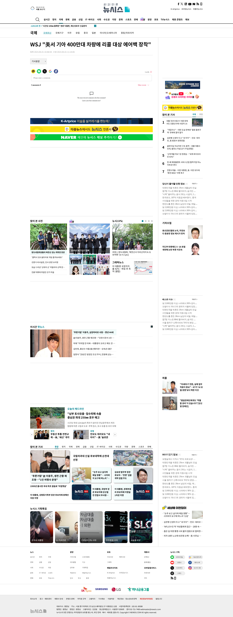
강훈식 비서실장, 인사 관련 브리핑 (45, 262)
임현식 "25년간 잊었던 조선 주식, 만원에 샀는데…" (94, 354)
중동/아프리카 (127, 32)
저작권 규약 (81, 598)
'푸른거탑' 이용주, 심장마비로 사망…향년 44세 (93, 332)
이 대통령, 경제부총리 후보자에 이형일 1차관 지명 (123, 492)
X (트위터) (179, 568)
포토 (156, 19)
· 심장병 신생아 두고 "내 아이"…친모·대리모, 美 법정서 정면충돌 (182, 522)
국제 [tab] (194, 114)
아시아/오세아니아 (108, 32)
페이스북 (197, 562)
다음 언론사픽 (197, 557)
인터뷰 (72, 567)
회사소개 (33, 598)
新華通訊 (147, 562)
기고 (83, 562)
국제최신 (47, 32)
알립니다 (159, 598)
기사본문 (36, 61)
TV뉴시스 (165, 19)
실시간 (47, 19)
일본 (94, 32)
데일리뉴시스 (86, 573)
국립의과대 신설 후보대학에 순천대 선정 (91, 458)
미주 (70, 32)
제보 (187, 19)
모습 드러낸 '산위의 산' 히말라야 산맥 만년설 (49, 267)
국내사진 (110, 557)
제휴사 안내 (58, 598)
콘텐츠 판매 (70, 598)
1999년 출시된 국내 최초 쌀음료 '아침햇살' (48, 486)
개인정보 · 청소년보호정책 (127, 598)
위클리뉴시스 (198, 9)
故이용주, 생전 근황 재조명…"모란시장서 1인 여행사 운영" (94, 337)
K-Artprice (175, 9)
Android (147, 572)
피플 (164, 378)
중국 (86, 32)
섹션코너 (73, 573)
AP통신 (146, 557)
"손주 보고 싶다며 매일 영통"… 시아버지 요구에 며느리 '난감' (101, 475)
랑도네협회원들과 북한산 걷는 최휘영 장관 (48, 252)
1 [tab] (142, 221)
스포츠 (128, 19)
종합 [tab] (201, 114)
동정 (87, 578)
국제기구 (59, 32)
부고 (79, 578)
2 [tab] (146, 221)
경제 (67, 19)
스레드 (179, 573)
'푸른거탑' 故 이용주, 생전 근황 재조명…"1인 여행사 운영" (49, 477)
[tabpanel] (132, 240)
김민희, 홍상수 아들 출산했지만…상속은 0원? (92, 348)
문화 (121, 19)
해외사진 (122, 557)
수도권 (107, 19)
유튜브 (179, 562)
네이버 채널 (179, 557)
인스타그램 (197, 568)
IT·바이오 (90, 19)
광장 (150, 19)
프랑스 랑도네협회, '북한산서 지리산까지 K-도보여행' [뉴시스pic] (131, 253)
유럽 (78, 32)
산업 (81, 19)
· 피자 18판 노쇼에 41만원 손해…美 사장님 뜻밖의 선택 (182, 535)
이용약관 (111, 598)
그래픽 (109, 562)
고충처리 (92, 598)
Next (114, 434)
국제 (61, 19)
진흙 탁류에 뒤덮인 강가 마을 (43, 272)
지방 (114, 19)
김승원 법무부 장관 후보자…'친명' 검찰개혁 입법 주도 (123, 475)
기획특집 (85, 567)
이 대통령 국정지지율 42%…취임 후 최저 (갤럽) (121, 269)
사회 (99, 19)
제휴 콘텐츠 (177, 19)
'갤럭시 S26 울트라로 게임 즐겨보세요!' (47, 257)
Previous (31, 434)
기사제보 (101, 598)
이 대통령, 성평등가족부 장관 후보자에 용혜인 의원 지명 (49, 496)
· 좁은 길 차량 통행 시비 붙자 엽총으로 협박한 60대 (182, 531)
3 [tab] (149, 221)
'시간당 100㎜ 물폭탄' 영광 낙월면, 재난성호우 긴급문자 (58, 26)
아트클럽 (73, 562)
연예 (136, 19)
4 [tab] (152, 221)
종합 (57, 446)
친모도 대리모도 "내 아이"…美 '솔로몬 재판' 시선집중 (100, 437)
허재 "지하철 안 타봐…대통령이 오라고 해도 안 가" (94, 343)
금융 (74, 19)
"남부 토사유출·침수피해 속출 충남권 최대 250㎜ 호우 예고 (84, 415)
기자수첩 (167, 223)
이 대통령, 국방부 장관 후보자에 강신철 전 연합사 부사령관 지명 (100, 492)
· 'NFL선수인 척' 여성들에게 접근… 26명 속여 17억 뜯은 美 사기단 (182, 526)
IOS (145, 578)
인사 (71, 578)
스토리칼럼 (86, 557)
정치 (54, 19)
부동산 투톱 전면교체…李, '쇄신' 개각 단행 (60, 437)
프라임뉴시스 (186, 9)
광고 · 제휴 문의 (46, 598)
